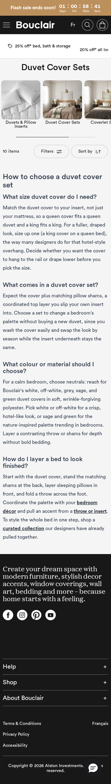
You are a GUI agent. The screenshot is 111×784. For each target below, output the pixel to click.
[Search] (87, 25)
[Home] (35, 25)
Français (100, 724)
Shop (10, 682)
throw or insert (90, 511)
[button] (93, 767)
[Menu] (6, 25)
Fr (73, 24)
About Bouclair (23, 698)
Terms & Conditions (22, 724)
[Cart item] (102, 25)
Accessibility (15, 745)
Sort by (85, 151)
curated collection (23, 528)
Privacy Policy (16, 734)
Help (9, 667)
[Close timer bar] (107, 3)
